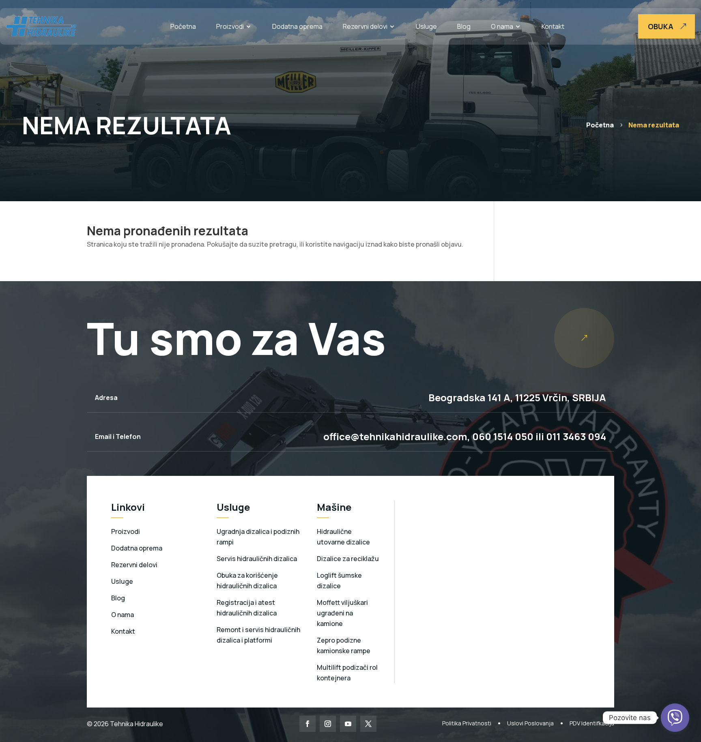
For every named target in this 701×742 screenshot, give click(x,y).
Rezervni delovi (365, 26)
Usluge (426, 26)
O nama (502, 26)
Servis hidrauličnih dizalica (257, 558)
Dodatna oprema (297, 26)
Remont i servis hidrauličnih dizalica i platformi (258, 635)
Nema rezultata (653, 124)
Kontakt (553, 26)
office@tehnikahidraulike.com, (396, 436)
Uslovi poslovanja (530, 723)
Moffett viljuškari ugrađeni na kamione (342, 613)
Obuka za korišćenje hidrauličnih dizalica (247, 580)
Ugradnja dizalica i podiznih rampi (258, 536)
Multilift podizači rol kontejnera (347, 672)
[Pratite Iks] (368, 724)
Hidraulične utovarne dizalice (343, 536)
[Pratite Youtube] (348, 724)
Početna (183, 26)
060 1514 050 (501, 436)
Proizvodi (230, 26)
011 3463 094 (576, 436)
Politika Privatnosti (466, 723)
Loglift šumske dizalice (339, 580)
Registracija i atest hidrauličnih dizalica (247, 607)
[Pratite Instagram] (328, 724)
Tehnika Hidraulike (136, 723)
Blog (464, 26)
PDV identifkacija (592, 723)
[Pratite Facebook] (307, 724)
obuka (660, 26)
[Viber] (675, 717)
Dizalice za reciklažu (348, 558)
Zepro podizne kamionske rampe (343, 645)
